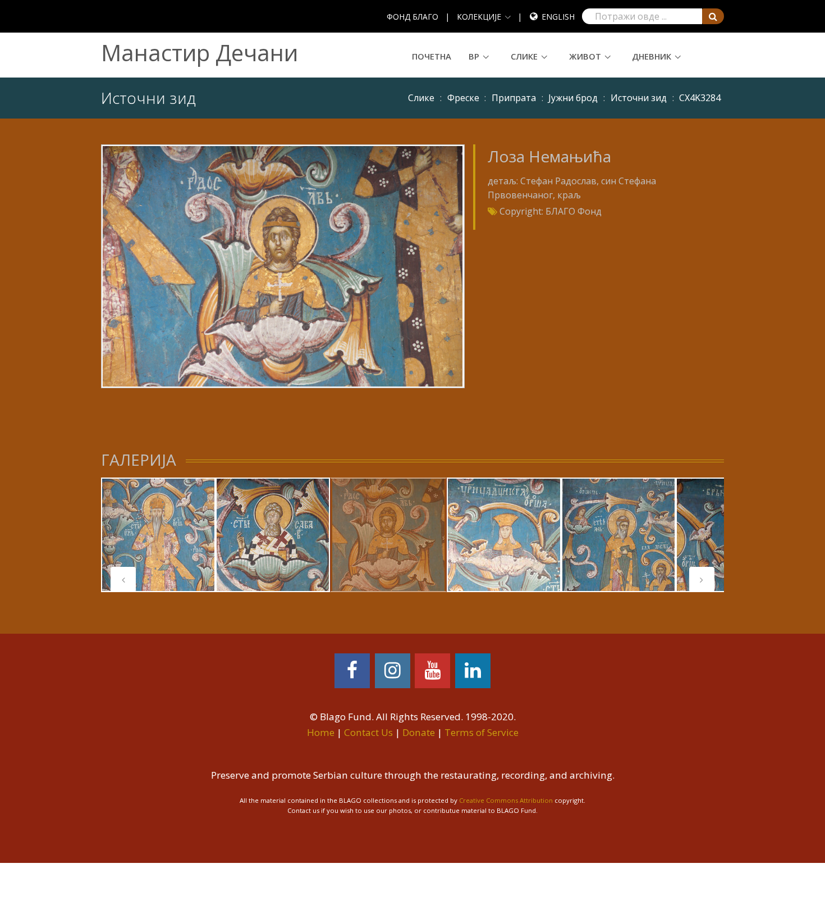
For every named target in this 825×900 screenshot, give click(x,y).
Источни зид (639, 98)
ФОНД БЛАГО (412, 16)
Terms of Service (481, 732)
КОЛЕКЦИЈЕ (479, 16)
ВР (474, 56)
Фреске (463, 98)
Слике (524, 56)
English (558, 16)
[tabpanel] (158, 535)
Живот (585, 56)
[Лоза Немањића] (282, 265)
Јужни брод (573, 98)
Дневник (651, 56)
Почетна (431, 56)
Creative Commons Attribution (506, 800)
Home (320, 732)
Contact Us (368, 732)
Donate (418, 732)
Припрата (514, 98)
